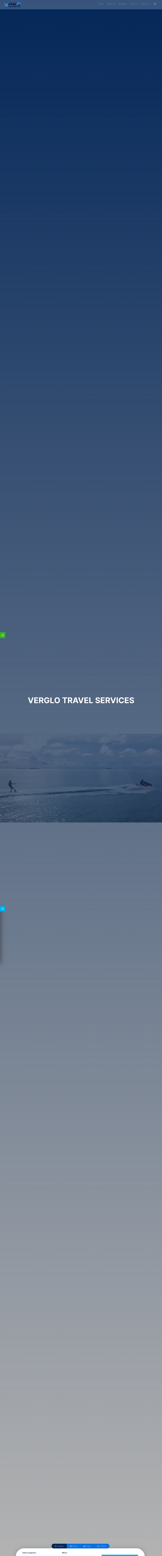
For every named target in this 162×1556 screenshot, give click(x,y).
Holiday (60, 1546)
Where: (64, 1553)
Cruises (102, 1546)
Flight (88, 1546)
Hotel (74, 1546)
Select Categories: (29, 1553)
